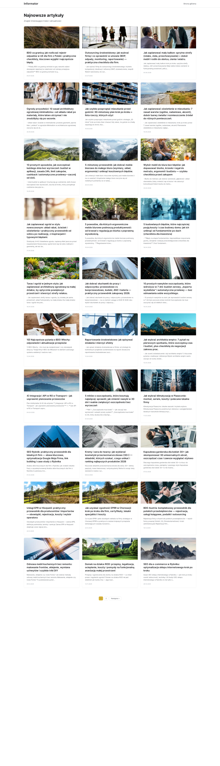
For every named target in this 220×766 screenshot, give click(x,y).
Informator (31, 3)
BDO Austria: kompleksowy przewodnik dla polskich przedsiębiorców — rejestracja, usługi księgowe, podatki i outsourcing (167, 511)
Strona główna (189, 4)
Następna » (115, 598)
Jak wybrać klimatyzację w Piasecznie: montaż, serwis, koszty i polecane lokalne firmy (166, 399)
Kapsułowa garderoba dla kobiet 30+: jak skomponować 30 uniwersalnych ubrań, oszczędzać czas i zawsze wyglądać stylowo (168, 455)
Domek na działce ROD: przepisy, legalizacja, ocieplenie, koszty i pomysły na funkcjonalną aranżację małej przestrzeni (109, 567)
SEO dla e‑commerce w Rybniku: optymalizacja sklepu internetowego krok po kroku (167, 567)
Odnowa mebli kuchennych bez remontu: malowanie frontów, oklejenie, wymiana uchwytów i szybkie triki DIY (49, 567)
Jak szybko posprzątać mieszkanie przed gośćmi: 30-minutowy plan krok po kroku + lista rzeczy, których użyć (108, 112)
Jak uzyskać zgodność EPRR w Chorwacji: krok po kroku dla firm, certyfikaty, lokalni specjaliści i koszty (108, 511)
